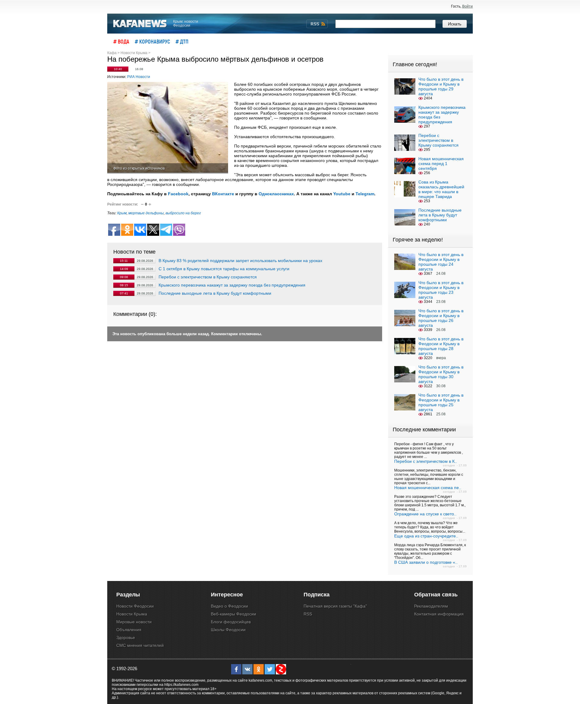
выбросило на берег (183, 213)
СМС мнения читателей (140, 645)
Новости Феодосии (135, 606)
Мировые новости (134, 621)
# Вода (121, 41)
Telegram (365, 193)
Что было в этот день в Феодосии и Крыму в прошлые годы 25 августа (440, 402)
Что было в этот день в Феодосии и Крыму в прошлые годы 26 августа (440, 318)
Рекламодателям (431, 606)
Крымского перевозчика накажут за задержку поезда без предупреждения (232, 285)
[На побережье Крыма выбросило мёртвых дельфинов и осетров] (167, 128)
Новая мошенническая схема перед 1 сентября (441, 163)
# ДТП (182, 41)
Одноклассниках (276, 193)
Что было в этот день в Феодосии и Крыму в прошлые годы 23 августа (440, 290)
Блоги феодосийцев (231, 621)
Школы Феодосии (228, 629)
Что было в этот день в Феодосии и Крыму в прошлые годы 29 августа (440, 86)
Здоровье (125, 637)
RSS (308, 614)
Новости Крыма (131, 614)
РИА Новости (138, 77)
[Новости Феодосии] (140, 24)
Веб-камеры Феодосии (233, 614)
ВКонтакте (223, 193)
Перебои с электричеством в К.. (425, 461)
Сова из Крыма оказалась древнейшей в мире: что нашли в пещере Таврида (441, 189)
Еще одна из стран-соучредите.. (426, 536)
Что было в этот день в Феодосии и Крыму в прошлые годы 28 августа (440, 346)
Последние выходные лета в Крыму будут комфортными (215, 293)
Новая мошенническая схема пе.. (427, 487)
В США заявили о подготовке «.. (426, 562)
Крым (122, 213)
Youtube (341, 193)
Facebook (178, 193)
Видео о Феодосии (229, 606)
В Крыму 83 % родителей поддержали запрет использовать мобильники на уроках (240, 260)
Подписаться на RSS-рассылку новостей (317, 24)
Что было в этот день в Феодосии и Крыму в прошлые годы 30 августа (440, 374)
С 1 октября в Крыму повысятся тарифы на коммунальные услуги (224, 268)
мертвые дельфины (146, 213)
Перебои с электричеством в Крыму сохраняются (208, 276)
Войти (467, 6)
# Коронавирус (152, 41)
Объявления (128, 629)
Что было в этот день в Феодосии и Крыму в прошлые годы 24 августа (440, 261)
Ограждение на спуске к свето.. (425, 513)
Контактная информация (439, 614)
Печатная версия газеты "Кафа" (335, 606)
